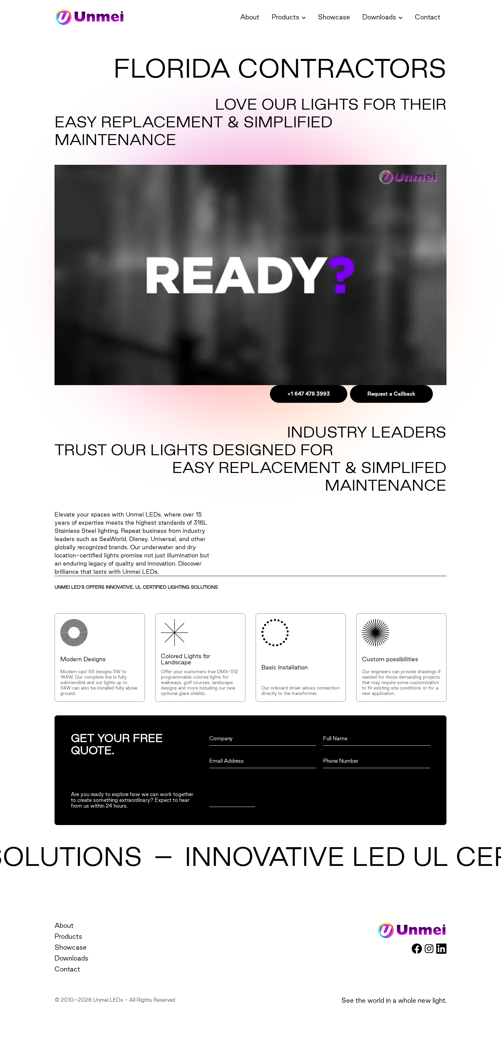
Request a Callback (391, 394)
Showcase (334, 17)
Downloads (379, 17)
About (249, 17)
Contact (427, 17)
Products (285, 17)
